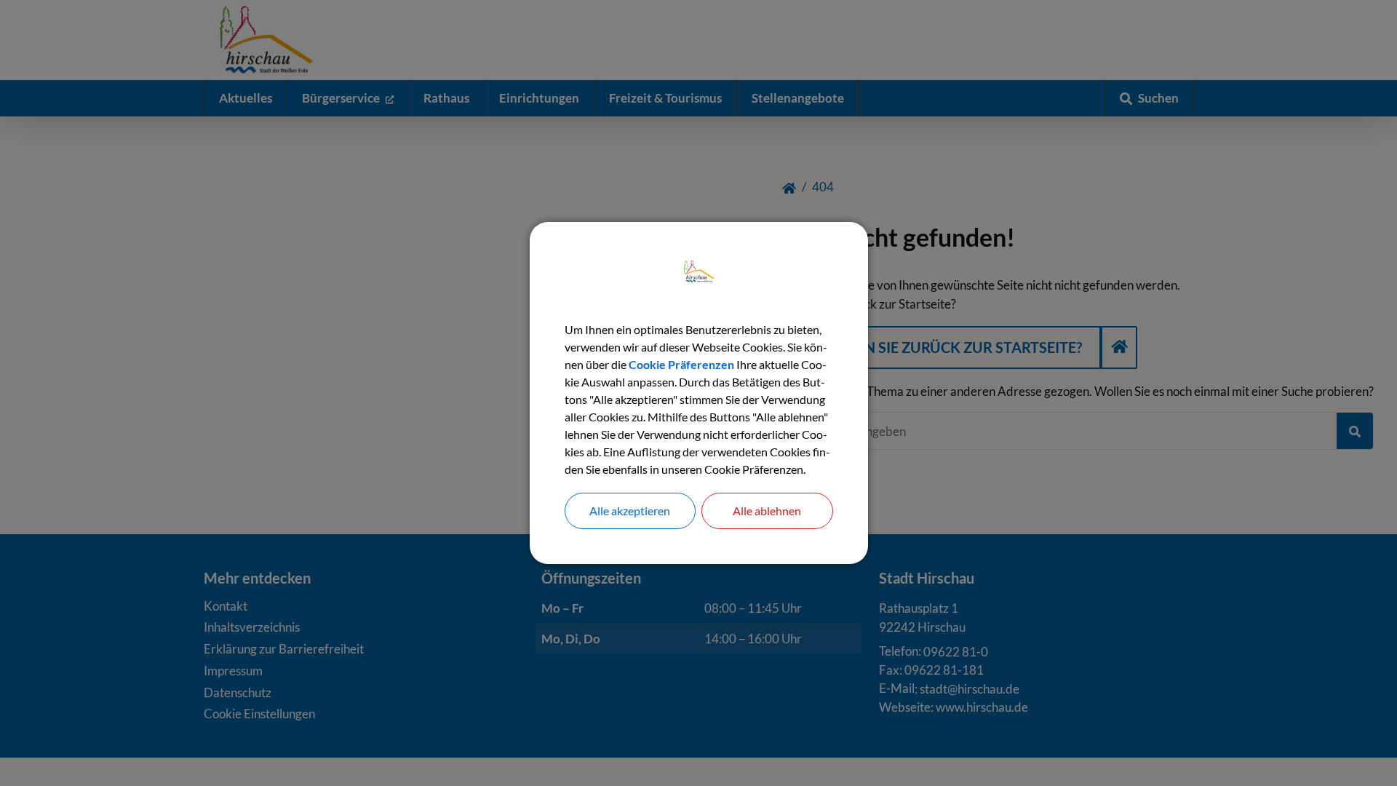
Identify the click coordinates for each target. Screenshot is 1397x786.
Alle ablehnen (767, 510)
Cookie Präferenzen (681, 364)
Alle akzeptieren (629, 510)
